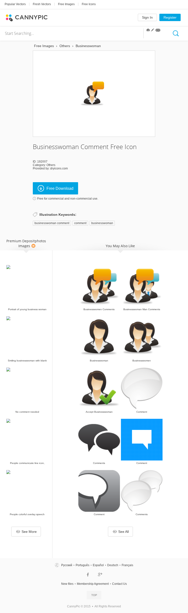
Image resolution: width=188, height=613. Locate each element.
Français (127, 565)
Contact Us (119, 584)
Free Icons (89, 4)
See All (123, 532)
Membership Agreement (93, 584)
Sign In (147, 17)
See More (29, 532)
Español (98, 565)
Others (51, 165)
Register (170, 17)
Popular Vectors (15, 4)
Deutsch (112, 565)
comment (80, 223)
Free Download (60, 188)
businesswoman (102, 223)
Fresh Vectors (42, 4)
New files (67, 584)
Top (94, 595)
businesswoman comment (52, 223)
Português (82, 565)
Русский (66, 565)
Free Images (66, 4)
